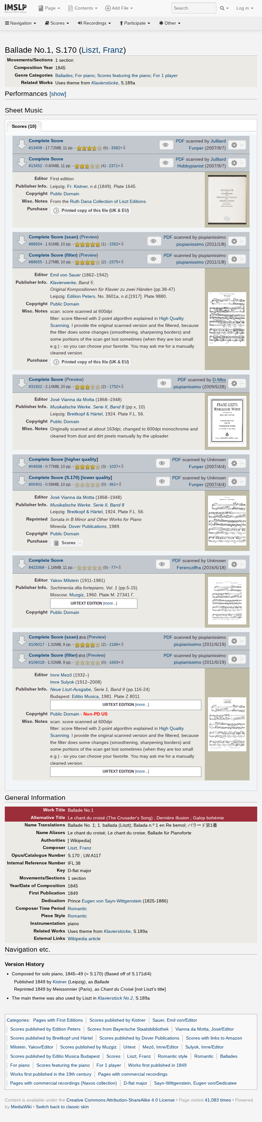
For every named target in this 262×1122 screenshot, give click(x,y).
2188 (113, 644)
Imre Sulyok (62, 682)
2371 (113, 166)
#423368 (36, 567)
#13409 (35, 148)
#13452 (35, 166)
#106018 (36, 662)
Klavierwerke (63, 282)
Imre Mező (61, 674)
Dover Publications (87, 526)
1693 (113, 662)
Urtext (129, 1046)
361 (112, 484)
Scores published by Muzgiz (88, 1046)
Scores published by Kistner (117, 1020)
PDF (180, 140)
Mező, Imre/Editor (161, 1046)
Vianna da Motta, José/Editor (204, 1029)
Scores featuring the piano (123, 75)
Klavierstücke (104, 82)
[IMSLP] (17, 8)
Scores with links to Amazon (214, 1038)
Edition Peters (81, 296)
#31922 (35, 386)
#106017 (36, 644)
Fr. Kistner (77, 186)
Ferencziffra (189, 567)
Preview (89, 236)
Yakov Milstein (64, 580)
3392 (115, 148)
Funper (196, 148)
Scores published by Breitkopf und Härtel (51, 1038)
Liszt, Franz (102, 50)
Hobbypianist (190, 165)
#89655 (35, 262)
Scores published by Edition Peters (45, 1029)
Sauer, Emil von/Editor (174, 1020)
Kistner (60, 981)
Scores (113, 1056)
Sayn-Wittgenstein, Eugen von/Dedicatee (195, 1083)
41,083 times (218, 1100)
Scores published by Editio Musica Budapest (55, 1056)
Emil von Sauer (65, 274)
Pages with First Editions (58, 1020)
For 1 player (165, 75)
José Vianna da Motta (72, 399)
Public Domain (64, 193)
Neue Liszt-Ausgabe (70, 689)
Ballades (64, 75)
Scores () (24, 126)
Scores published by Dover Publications (139, 1038)
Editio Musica (85, 696)
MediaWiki (21, 1106)
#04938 (35, 466)
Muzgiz (76, 594)
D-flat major (135, 1083)
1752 (113, 386)
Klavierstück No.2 (115, 998)
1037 (113, 466)
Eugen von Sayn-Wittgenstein (112, 900)
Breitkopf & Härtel (85, 413)
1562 (113, 244)
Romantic (77, 908)
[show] (58, 94)
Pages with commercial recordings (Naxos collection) (63, 1083)
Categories (18, 1020)
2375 (113, 262)
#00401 (35, 484)
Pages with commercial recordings (132, 1074)
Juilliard (218, 140)
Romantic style (173, 1056)
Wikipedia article (84, 938)
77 (113, 567)
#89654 (35, 244)
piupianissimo (190, 244)
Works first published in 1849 (157, 1065)
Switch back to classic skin (62, 1106)
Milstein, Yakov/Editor (31, 1046)
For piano (85, 75)
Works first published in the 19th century (50, 1074)
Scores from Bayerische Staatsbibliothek (128, 1029)
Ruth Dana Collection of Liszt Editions (108, 201)
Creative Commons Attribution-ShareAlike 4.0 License (120, 1100)
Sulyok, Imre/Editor (204, 1046)
